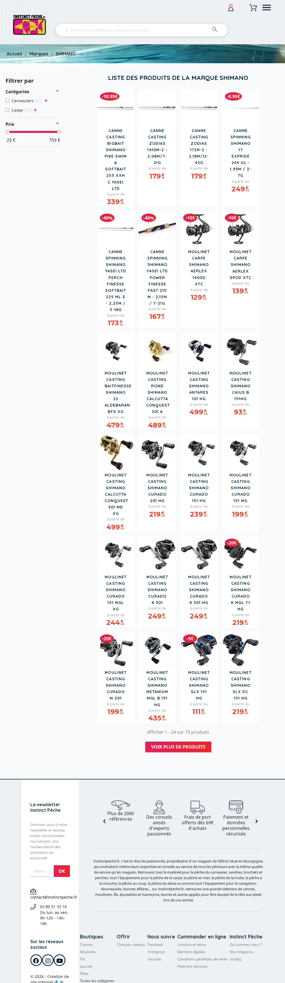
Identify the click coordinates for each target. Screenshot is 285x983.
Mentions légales (191, 951)
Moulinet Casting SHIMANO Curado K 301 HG (199, 589)
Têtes (84, 973)
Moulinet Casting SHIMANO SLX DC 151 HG (240, 685)
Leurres (86, 966)
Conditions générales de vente (202, 959)
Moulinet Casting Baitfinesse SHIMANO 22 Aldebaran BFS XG (118, 392)
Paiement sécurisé (192, 966)
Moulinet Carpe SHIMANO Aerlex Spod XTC (240, 264)
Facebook (155, 944)
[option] (121, 811)
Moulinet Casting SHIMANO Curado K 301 (157, 589)
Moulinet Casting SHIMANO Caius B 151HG (240, 386)
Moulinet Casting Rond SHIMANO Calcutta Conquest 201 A (158, 392)
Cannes (86, 944)
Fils (82, 959)
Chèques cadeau (131, 944)
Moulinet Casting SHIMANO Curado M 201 (115, 685)
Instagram (156, 951)
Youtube (154, 959)
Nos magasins (242, 951)
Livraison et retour (192, 944)
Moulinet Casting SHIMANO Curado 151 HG (199, 488)
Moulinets (88, 951)
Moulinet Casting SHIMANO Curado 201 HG (157, 488)
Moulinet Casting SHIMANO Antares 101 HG (199, 386)
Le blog (235, 959)
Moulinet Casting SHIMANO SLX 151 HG (199, 685)
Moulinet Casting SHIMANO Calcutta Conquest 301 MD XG (116, 494)
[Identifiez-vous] (231, 7)
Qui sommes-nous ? (246, 944)
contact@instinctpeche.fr (53, 897)
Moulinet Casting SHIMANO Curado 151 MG (240, 488)
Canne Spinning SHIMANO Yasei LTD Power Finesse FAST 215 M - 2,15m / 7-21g (157, 277)
